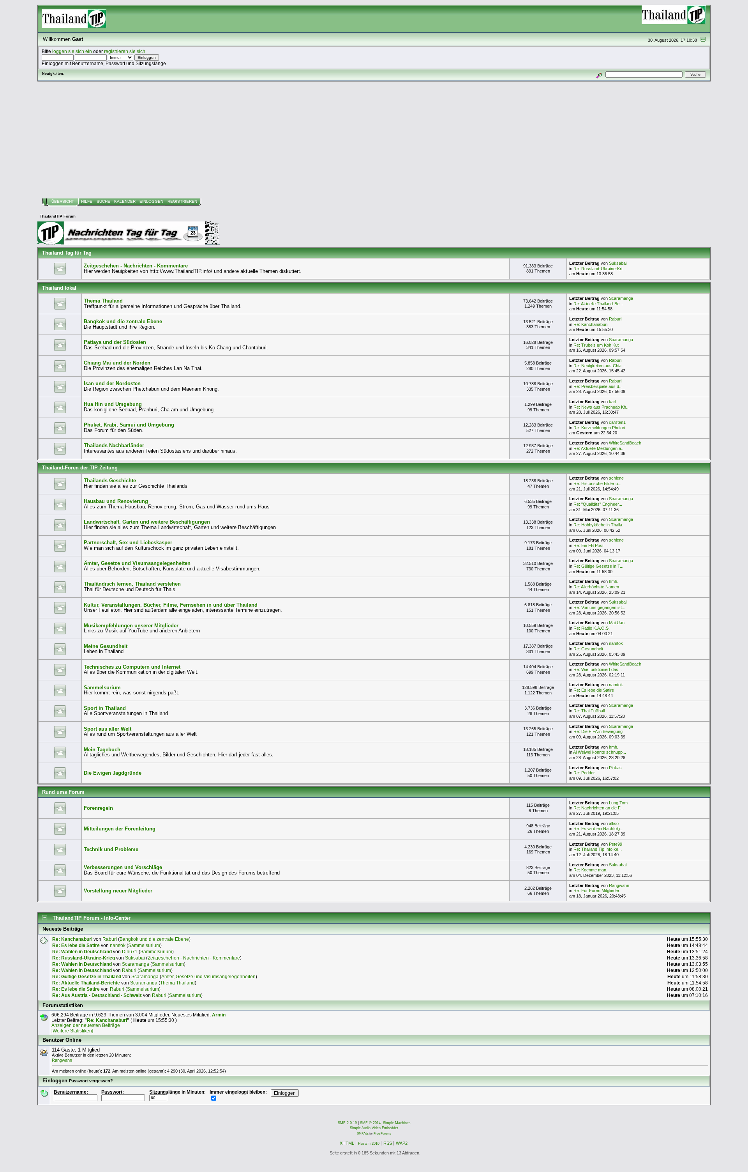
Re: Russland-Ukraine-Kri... (599, 268)
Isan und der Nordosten (112, 383)
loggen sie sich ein (72, 51)
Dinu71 (130, 951)
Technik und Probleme (111, 849)
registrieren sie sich (124, 51)
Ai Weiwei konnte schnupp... (599, 752)
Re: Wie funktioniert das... (597, 669)
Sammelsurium (102, 687)
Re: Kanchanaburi (590, 324)
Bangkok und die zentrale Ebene (123, 321)
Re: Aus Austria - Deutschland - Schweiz (97, 995)
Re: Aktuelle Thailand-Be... (598, 303)
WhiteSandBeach (625, 443)
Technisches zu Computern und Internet (132, 667)
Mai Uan (617, 622)
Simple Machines (397, 1123)
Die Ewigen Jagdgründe (112, 773)
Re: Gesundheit (588, 648)
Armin (219, 1014)
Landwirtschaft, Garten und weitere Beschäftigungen (147, 522)
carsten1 (617, 422)
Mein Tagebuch (102, 749)
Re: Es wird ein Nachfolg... (598, 828)
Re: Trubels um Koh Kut (596, 345)
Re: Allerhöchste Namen (596, 586)
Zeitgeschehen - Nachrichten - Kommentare (136, 266)
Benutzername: (71, 1091)
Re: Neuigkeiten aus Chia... (599, 365)
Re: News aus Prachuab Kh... (601, 407)
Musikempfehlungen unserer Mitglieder (131, 625)
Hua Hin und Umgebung (113, 404)
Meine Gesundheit (105, 646)
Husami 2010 (368, 1143)
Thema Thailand (103, 301)
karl (612, 401)
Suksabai (617, 263)
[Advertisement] (374, 140)
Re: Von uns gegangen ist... (599, 607)
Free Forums (382, 1133)
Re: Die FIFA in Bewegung (598, 731)
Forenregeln (98, 808)
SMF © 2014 (370, 1123)
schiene (616, 478)
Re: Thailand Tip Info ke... (597, 849)
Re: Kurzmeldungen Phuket (599, 427)
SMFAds (363, 1133)
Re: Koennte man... (591, 869)
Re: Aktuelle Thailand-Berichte (86, 982)
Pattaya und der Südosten (115, 342)
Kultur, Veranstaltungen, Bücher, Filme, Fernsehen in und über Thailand (171, 605)
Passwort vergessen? (91, 1080)
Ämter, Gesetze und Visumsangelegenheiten (137, 563)
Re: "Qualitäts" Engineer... (597, 504)
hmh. (613, 581)
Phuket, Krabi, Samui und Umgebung (129, 425)
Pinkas (615, 767)
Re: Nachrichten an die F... (598, 808)
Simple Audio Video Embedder (374, 1128)
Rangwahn (619, 885)
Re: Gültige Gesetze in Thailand (86, 976)
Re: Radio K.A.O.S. (591, 628)
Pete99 (615, 844)
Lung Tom (618, 802)
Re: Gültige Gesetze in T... (598, 566)
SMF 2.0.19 (347, 1123)
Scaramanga (621, 298)
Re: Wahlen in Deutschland (82, 951)
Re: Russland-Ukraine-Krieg (83, 957)
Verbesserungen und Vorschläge (123, 867)
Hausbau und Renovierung (116, 501)
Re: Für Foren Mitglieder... (598, 890)
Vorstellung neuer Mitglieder (118, 891)
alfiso (614, 823)
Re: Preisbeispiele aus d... (598, 386)
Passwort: (112, 1091)
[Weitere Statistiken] (72, 1030)
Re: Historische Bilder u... (597, 483)
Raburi (615, 319)
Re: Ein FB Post (588, 545)
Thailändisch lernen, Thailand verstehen (132, 584)
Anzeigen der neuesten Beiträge (85, 1025)
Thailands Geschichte (110, 480)
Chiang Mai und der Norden (117, 363)
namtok (616, 643)
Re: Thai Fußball (589, 710)
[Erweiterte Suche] (599, 74)
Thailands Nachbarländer (114, 445)
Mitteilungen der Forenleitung (119, 829)
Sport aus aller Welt (107, 729)
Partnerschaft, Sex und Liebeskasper (128, 542)
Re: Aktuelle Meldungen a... (599, 448)
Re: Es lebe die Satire (593, 690)
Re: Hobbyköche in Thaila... (599, 524)
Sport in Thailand (105, 708)
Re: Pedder (584, 772)
